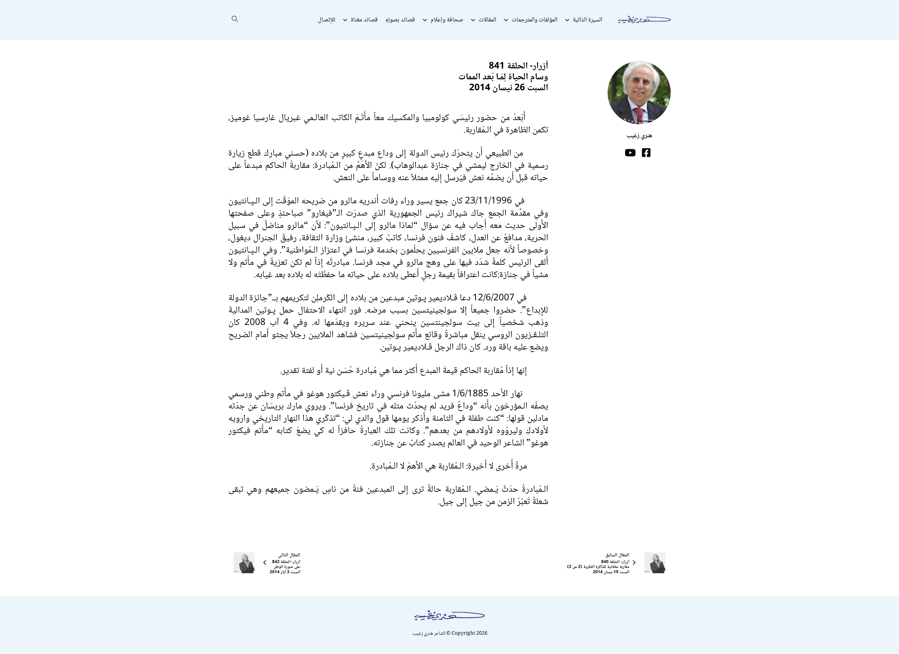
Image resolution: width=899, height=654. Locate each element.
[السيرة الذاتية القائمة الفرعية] (567, 20)
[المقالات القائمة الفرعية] (473, 20)
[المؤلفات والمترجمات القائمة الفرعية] (506, 20)
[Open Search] (235, 20)
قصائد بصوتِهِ (400, 20)
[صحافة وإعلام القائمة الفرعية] (424, 20)
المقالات (487, 20)
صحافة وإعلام (447, 20)
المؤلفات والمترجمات (534, 20)
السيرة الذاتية (587, 20)
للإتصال (326, 20)
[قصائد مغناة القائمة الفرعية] (345, 20)
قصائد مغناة (364, 20)
